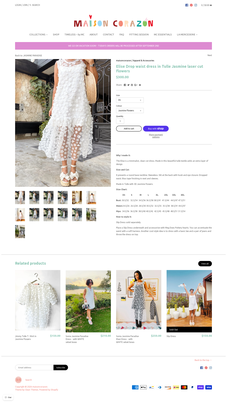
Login (18, 5)
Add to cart (129, 128)
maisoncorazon (123, 60)
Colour (119, 106)
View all (205, 264)
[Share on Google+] (135, 84)
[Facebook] (186, 4)
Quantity (119, 116)
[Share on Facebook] (125, 84)
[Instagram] (195, 4)
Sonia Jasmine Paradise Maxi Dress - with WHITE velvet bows (127, 339)
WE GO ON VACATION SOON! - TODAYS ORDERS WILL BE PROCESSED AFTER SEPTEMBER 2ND (113, 46)
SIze (118, 95)
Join (25, 5)
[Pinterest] (191, 4)
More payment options (156, 136)
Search (28, 380)
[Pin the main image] (132, 84)
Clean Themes (31, 390)
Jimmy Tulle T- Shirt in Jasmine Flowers (25, 337)
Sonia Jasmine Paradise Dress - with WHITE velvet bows (77, 339)
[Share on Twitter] (128, 84)
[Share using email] (140, 84)
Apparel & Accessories (143, 60)
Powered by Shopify (48, 390)
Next (210, 55)
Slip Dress (171, 336)
